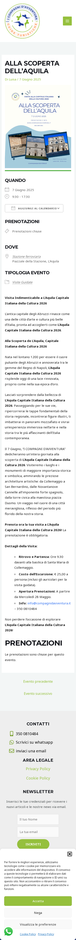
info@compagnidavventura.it (49, 603)
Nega (38, 912)
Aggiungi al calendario (37, 208)
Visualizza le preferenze (38, 924)
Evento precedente (38, 681)
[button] (70, 854)
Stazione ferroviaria (26, 256)
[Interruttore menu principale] (67, 21)
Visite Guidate (22, 282)
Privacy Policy (46, 934)
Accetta (38, 901)
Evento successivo (38, 693)
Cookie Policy (28, 934)
